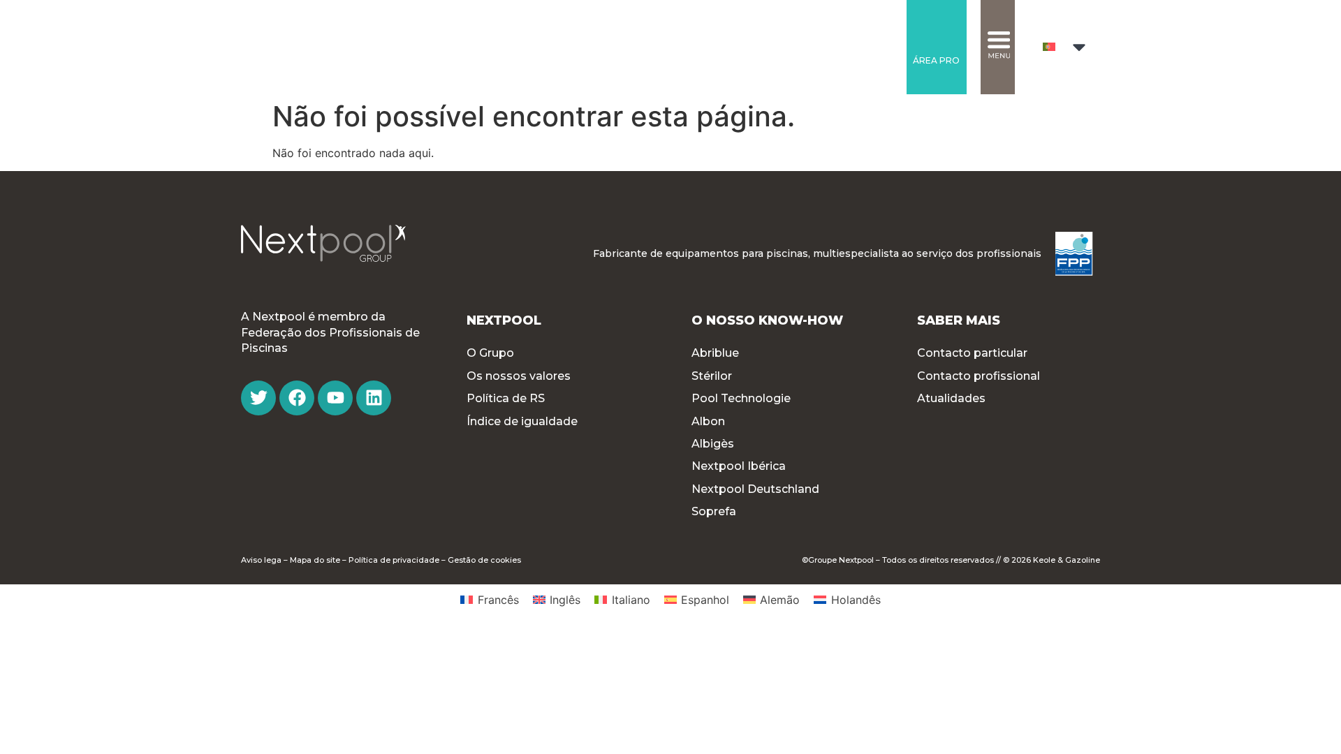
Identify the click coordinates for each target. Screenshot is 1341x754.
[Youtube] (335, 397)
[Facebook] (296, 397)
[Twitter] (258, 397)
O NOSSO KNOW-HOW (767, 320)
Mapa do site (315, 560)
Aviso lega (261, 560)
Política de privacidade (394, 560)
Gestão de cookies (484, 560)
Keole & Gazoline (1066, 560)
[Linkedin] (373, 397)
